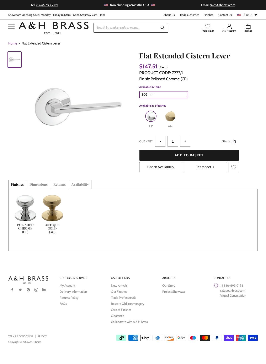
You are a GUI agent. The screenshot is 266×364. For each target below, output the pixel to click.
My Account (67, 285)
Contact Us (225, 14)
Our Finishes (119, 292)
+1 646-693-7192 (231, 285)
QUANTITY (146, 141)
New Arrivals (119, 285)
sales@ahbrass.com (232, 290)
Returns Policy (69, 298)
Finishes (208, 14)
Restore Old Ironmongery (127, 304)
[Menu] (11, 20)
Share (226, 141)
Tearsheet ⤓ (205, 167)
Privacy (42, 336)
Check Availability (160, 167)
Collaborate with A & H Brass (129, 322)
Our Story (168, 285)
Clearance (117, 316)
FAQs (63, 304)
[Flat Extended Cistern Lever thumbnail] (14, 59)
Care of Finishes (121, 310)
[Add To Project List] (234, 167)
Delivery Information (73, 292)
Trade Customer (189, 14)
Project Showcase (174, 292)
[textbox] (247, 15)
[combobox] (247, 15)
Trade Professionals (123, 298)
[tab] (17, 184)
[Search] (162, 28)
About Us (169, 14)
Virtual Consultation (233, 295)
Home (12, 43)
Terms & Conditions (20, 336)
